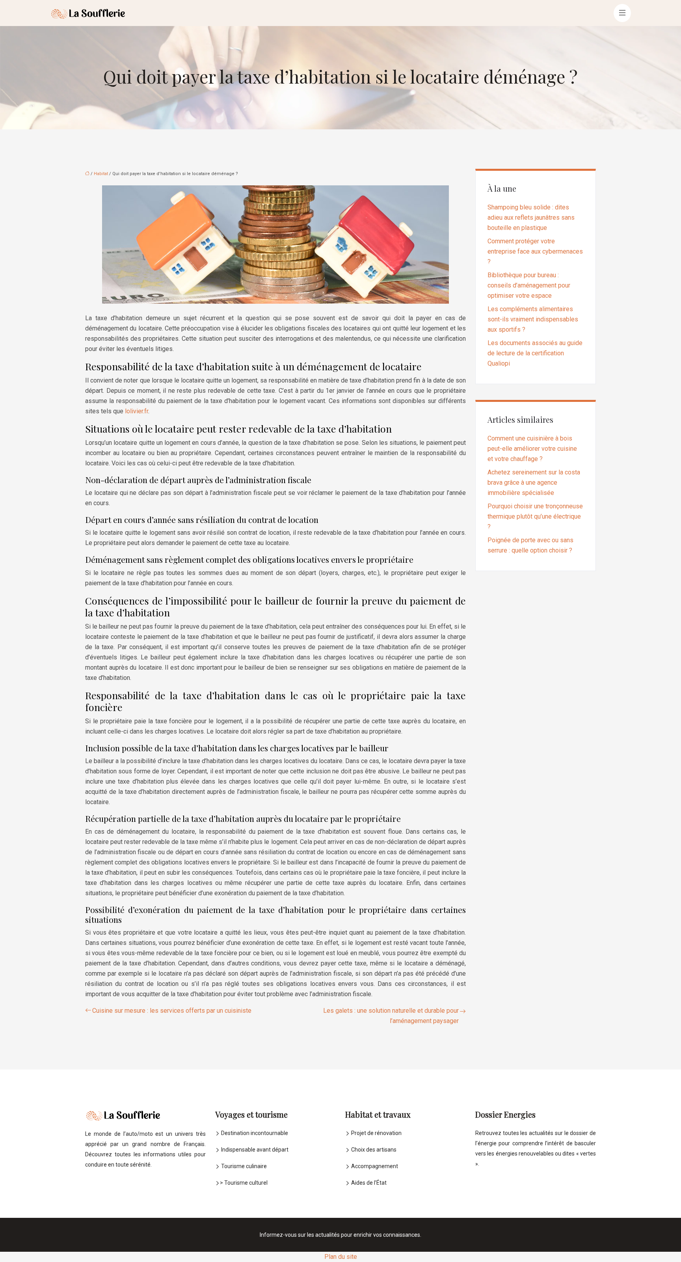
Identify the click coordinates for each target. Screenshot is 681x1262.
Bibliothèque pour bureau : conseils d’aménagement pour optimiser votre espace (528, 285)
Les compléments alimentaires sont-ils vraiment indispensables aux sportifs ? (532, 319)
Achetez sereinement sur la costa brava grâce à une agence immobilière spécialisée (533, 483)
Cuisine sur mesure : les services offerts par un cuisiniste (171, 1010)
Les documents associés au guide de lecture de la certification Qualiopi (534, 353)
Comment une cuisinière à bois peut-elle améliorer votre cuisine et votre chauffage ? (532, 449)
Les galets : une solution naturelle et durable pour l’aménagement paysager (391, 1016)
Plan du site (340, 1256)
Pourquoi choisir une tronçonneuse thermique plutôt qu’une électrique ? (535, 516)
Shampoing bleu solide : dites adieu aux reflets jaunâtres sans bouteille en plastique (531, 217)
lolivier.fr (136, 411)
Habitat (101, 173)
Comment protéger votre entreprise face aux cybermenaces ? (535, 251)
